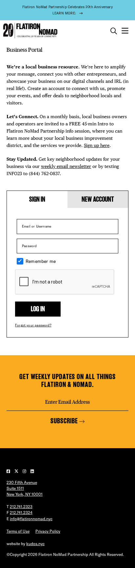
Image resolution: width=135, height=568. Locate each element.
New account (98, 199)
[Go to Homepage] (29, 31)
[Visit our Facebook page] (9, 471)
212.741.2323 (21, 506)
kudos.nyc (35, 543)
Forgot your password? (33, 325)
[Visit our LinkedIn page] (32, 471)
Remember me (41, 261)
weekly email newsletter (66, 166)
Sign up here (96, 145)
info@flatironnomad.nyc (31, 518)
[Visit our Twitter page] (16, 471)
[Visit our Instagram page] (25, 471)
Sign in (37, 199)
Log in (38, 308)
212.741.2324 (21, 512)
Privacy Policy (47, 531)
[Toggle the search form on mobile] (113, 31)
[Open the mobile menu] (125, 31)
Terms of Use (18, 531)
